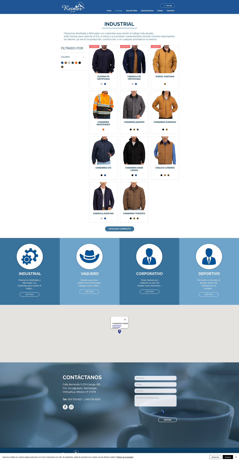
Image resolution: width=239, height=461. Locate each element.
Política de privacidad (124, 457)
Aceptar (228, 457)
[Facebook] (65, 407)
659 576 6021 (75, 399)
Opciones (215, 457)
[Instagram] (71, 407)
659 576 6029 (92, 399)
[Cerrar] (236, 457)
